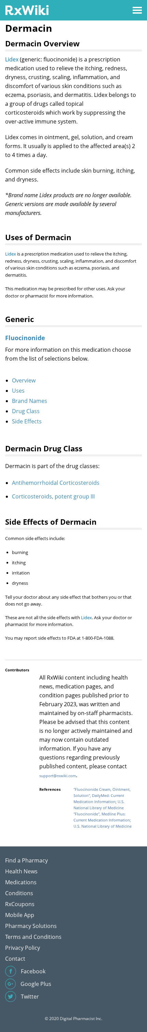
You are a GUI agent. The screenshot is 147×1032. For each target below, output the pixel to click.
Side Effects (27, 421)
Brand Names (29, 401)
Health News (21, 871)
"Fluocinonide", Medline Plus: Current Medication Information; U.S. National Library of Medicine (103, 820)
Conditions (19, 893)
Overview (24, 380)
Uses (18, 390)
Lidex (11, 59)
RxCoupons (20, 904)
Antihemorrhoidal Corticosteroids (55, 482)
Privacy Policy (22, 947)
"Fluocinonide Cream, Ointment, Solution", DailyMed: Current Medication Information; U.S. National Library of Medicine (102, 798)
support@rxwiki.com (57, 775)
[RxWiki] (27, 10)
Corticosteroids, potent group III (53, 496)
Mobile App (19, 915)
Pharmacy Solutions (31, 926)
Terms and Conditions (33, 937)
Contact (15, 958)
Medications (21, 882)
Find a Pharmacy (26, 860)
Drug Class (26, 411)
